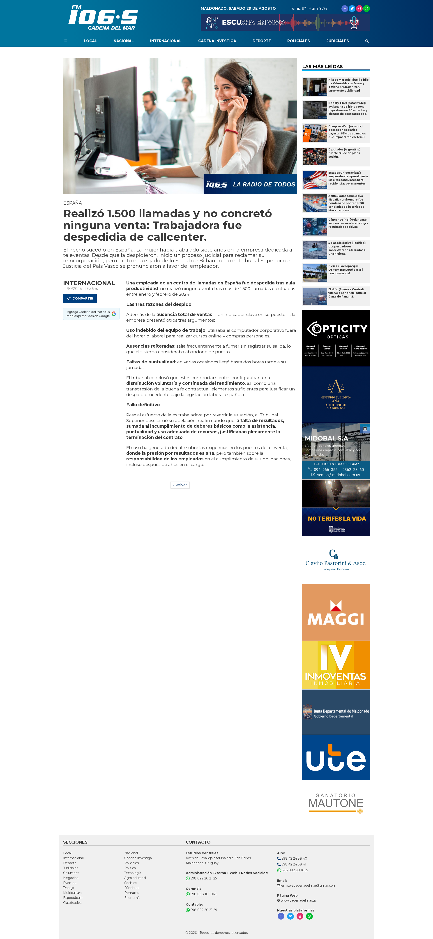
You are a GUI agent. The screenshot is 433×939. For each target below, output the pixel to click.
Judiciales (338, 41)
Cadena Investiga (217, 41)
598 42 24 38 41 (293, 864)
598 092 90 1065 (294, 870)
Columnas (71, 873)
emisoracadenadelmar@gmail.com (308, 886)
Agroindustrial (135, 878)
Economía (132, 898)
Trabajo (68, 888)
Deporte (262, 41)
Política (130, 868)
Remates (131, 893)
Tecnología (132, 873)
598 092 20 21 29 (203, 910)
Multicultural (72, 893)
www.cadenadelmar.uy (298, 900)
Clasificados (72, 903)
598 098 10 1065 (203, 894)
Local (90, 41)
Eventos (69, 883)
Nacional (124, 41)
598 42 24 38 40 (294, 858)
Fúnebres (131, 888)
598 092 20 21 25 (203, 878)
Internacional (166, 41)
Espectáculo (73, 898)
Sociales (130, 883)
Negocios (70, 878)
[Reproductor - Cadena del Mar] (285, 22)
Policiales (298, 41)
